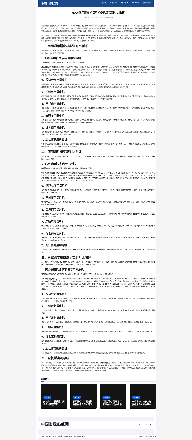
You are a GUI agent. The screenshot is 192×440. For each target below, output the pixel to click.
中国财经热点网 (49, 3)
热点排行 (147, 3)
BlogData (68, 436)
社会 (150, 436)
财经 (154, 436)
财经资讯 (113, 3)
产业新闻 (135, 3)
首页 (104, 3)
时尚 (140, 436)
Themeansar (79, 436)
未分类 (47, 397)
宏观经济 (124, 3)
